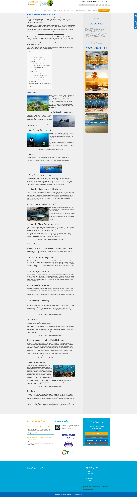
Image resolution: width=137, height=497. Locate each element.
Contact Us (90, 478)
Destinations (80, 10)
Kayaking (98, 33)
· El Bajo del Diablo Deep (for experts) (41, 69)
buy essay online (44, 382)
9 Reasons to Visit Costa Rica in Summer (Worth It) (40, 426)
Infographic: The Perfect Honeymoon (96, 440)
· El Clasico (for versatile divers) (40, 75)
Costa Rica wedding (98, 30)
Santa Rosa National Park (67, 305)
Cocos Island (33, 55)
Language (104, 33)
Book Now (96, 433)
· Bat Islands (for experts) (38, 79)
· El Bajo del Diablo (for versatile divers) (41, 65)
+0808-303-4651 (104, 1)
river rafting (96, 34)
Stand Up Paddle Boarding (91, 35)
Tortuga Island (33, 81)
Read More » (31, 433)
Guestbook (90, 473)
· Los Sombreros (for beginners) (40, 73)
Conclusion (32, 86)
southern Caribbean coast (41, 365)
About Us (89, 475)
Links (88, 471)
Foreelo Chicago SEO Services (88, 489)
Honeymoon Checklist (96, 437)
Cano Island (33, 61)
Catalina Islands (33, 71)
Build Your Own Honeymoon (96, 443)
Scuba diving (30, 25)
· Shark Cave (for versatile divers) (40, 67)
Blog (95, 10)
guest (92, 33)
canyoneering (94, 27)
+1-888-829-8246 (91, 1)
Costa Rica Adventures (95, 28)
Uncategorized (96, 36)
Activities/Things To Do (66, 10)
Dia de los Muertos (95, 31)
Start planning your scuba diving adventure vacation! (51, 34)
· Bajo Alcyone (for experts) (39, 59)
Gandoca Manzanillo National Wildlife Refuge (40, 83)
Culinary (87, 31)
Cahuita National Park (35, 84)
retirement (88, 34)
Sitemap (89, 482)
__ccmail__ (96, 430)
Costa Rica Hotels (50, 10)
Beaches (87, 27)
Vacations (38, 10)
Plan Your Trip (104, 10)
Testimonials (88, 36)
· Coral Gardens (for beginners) (39, 63)
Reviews (89, 480)
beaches (29, 370)
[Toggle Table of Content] (49, 52)
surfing (100, 35)
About (89, 10)
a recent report (37, 29)
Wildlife (103, 36)
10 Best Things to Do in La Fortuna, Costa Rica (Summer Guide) (39, 438)
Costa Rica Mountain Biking (99, 29)
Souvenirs (103, 34)
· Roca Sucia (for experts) (38, 77)
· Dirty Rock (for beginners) (39, 57)
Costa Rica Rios (88, 30)
